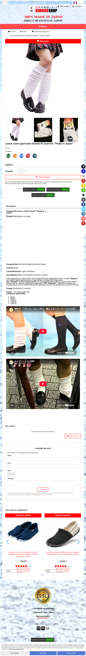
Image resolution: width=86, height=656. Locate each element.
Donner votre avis (73, 436)
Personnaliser (15, 653)
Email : (10, 455)
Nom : (9, 463)
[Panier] (83, 167)
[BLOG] (83, 200)
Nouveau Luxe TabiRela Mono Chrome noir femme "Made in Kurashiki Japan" (62, 553)
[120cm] (28, 155)
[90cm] (15, 155)
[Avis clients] (83, 190)
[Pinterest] (83, 223)
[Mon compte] (83, 171)
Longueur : (9, 151)
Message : (11, 478)
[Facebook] (83, 204)
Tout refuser (43, 653)
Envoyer (43, 489)
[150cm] (34, 155)
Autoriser (41, 189)
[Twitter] (83, 209)
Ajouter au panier (23, 570)
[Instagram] (83, 214)
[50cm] (8, 155)
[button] (78, 130)
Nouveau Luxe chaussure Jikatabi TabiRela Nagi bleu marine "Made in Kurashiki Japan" (23, 554)
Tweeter (19, 188)
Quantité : (9, 171)
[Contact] (83, 176)
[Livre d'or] (83, 185)
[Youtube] (83, 218)
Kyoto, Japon (43, 617)
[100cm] (21, 155)
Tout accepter (71, 653)
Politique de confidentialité (16, 649)
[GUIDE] (83, 195)
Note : (10, 470)
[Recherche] (83, 181)
